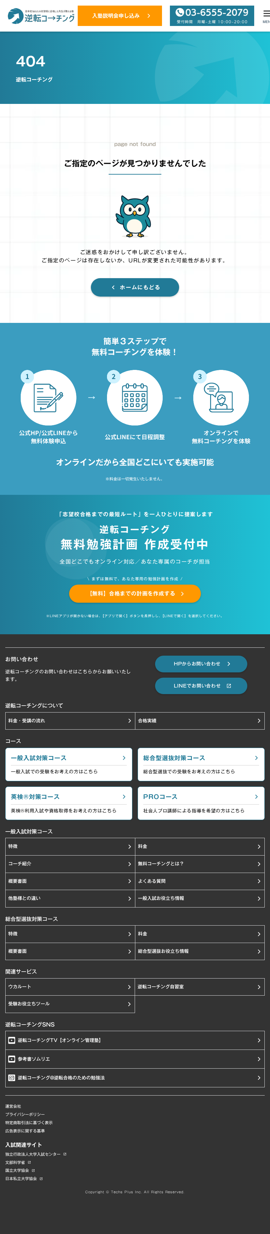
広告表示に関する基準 (25, 1131)
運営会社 (13, 1106)
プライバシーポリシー (25, 1114)
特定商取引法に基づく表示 (29, 1122)
